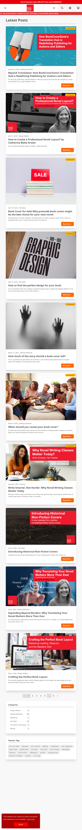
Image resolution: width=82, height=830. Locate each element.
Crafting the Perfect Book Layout (27, 676)
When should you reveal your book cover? (33, 427)
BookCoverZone (22, 752)
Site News (22, 208)
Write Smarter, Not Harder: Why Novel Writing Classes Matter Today (40, 489)
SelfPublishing (65, 749)
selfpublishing (33, 752)
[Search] (62, 8)
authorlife (42, 752)
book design (34, 749)
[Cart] (78, 8)
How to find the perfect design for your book (34, 285)
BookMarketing (24, 749)
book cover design (14, 746)
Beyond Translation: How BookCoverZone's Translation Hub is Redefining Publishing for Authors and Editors (41, 74)
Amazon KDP (43, 749)
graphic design (13, 749)
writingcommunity (53, 752)
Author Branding (54, 749)
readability (28, 756)
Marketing (19, 718)
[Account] (70, 8)
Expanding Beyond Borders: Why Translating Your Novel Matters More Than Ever (38, 614)
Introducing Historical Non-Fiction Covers (33, 551)
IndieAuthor (12, 752)
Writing (22, 484)
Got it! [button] (21, 824)
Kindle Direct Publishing (15, 756)
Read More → (67, 85)
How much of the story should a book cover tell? (37, 356)
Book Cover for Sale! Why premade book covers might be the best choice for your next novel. (40, 213)
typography (25, 746)
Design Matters (24, 136)
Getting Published (27, 69)
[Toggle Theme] (54, 8)
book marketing (35, 746)
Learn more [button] (31, 819)
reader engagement (66, 746)
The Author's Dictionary (19, 725)
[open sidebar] (5, 8)
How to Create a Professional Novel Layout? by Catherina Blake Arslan (36, 141)
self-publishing (54, 746)
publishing (45, 746)
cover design (36, 756)
